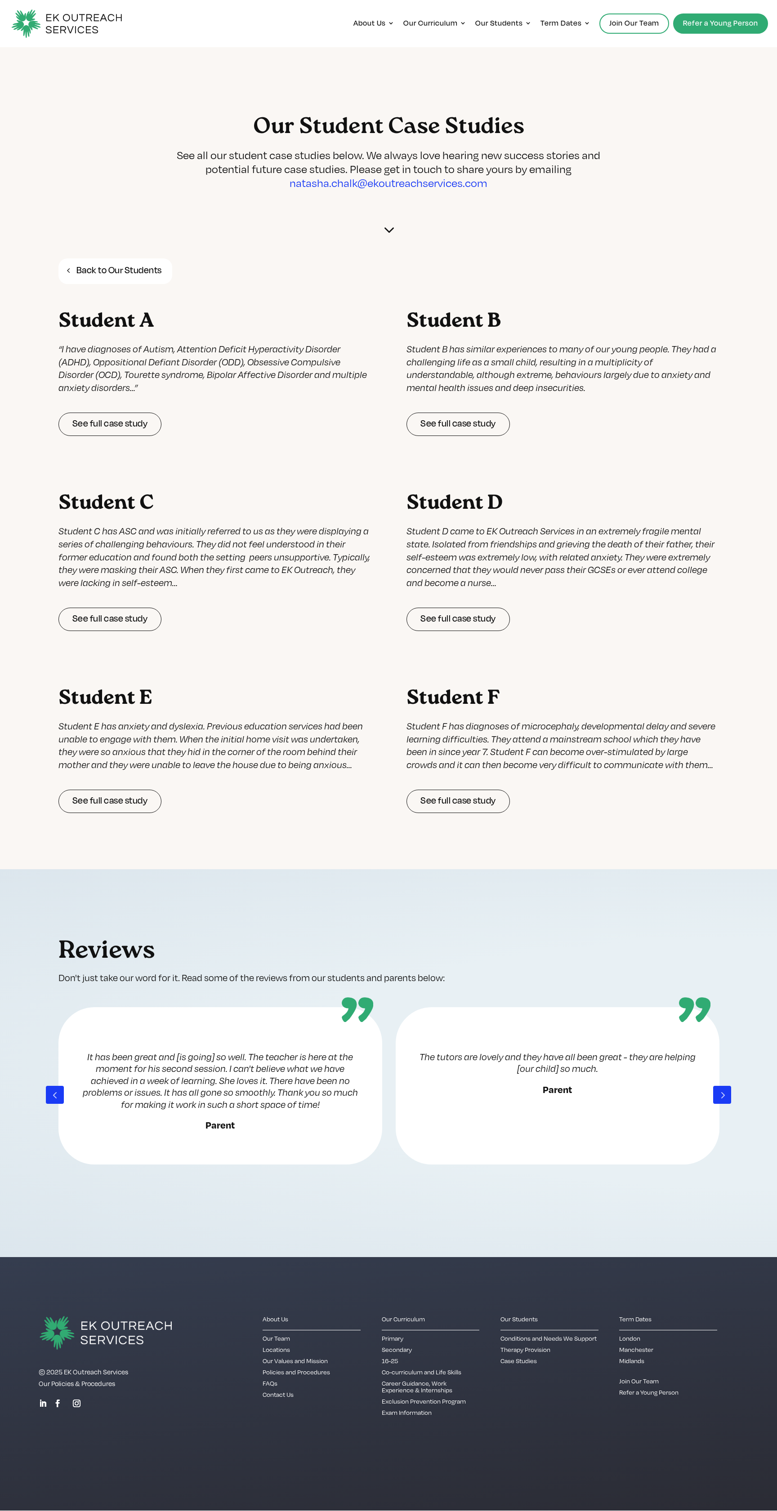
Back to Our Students (119, 270)
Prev (55, 1095)
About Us (369, 23)
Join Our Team (634, 22)
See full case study (110, 423)
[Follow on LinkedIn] (42, 1403)
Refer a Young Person (720, 22)
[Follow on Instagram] (76, 1403)
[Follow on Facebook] (57, 1403)
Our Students (499, 23)
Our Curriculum (430, 23)
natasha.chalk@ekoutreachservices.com (388, 182)
